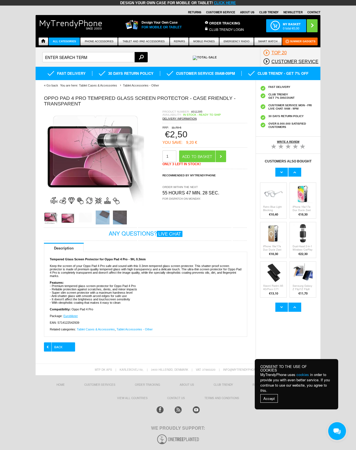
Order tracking (147, 385)
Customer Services (99, 385)
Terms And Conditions (221, 398)
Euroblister (70, 316)
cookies (302, 374)
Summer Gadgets (302, 41)
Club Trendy (269, 12)
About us (187, 385)
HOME (60, 385)
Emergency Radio (236, 41)
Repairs (179, 41)
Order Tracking (224, 23)
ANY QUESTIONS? (145, 233)
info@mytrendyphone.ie (242, 370)
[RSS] (178, 409)
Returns (194, 12)
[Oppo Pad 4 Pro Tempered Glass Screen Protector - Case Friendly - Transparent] (94, 208)
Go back (52, 85)
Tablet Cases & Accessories (96, 329)
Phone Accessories (99, 41)
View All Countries (132, 398)
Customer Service (220, 12)
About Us (247, 12)
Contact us (176, 398)
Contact (313, 12)
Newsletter (293, 12)
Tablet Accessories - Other (135, 329)
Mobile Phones (204, 41)
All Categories (64, 41)
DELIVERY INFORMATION (179, 118)
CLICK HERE (225, 3)
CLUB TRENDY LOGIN (226, 29)
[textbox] (95, 57)
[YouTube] (196, 409)
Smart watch (268, 41)
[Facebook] (160, 409)
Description (64, 248)
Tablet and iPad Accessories (144, 41)
